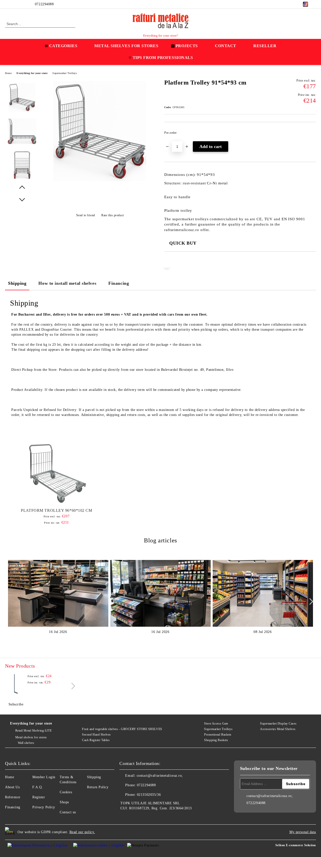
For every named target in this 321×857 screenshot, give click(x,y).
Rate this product (112, 215)
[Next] (309, 601)
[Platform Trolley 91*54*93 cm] (99, 182)
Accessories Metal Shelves (277, 729)
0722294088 (44, 4)
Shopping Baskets (216, 740)
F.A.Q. (37, 787)
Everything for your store (32, 73)
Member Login (43, 777)
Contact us (68, 812)
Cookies (66, 792)
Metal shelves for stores (31, 737)
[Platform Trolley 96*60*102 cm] (56, 473)
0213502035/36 (149, 795)
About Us (12, 787)
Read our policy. (82, 832)
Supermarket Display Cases (278, 723)
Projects (187, 46)
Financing (118, 283)
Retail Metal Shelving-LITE (33, 730)
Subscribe (16, 704)
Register (38, 797)
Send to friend (85, 215)
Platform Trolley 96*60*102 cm (56, 510)
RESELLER (264, 46)
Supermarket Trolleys (64, 73)
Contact (225, 46)
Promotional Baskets (217, 734)
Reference (12, 797)
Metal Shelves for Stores (126, 46)
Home (8, 73)
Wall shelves (26, 743)
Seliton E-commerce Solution (295, 845)
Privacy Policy (43, 807)
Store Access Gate (216, 723)
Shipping (17, 283)
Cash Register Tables (96, 740)
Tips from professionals (163, 57)
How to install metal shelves (67, 283)
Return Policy (97, 787)
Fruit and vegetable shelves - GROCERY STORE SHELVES (122, 729)
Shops (64, 802)
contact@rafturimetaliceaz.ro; (160, 775)
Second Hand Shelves (96, 734)
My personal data (302, 832)
